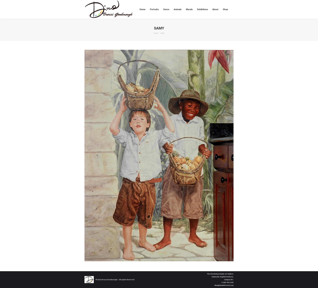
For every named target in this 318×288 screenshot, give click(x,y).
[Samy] (159, 155)
